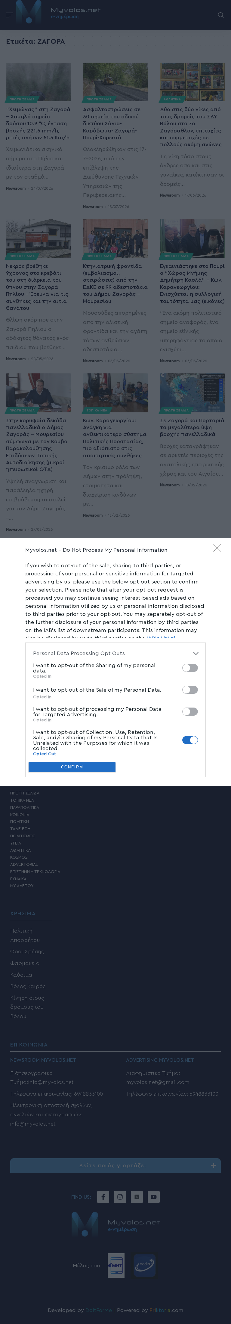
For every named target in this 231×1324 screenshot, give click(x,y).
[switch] (190, 668)
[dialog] (115, 662)
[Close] (219, 550)
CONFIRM (72, 767)
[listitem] (115, 653)
